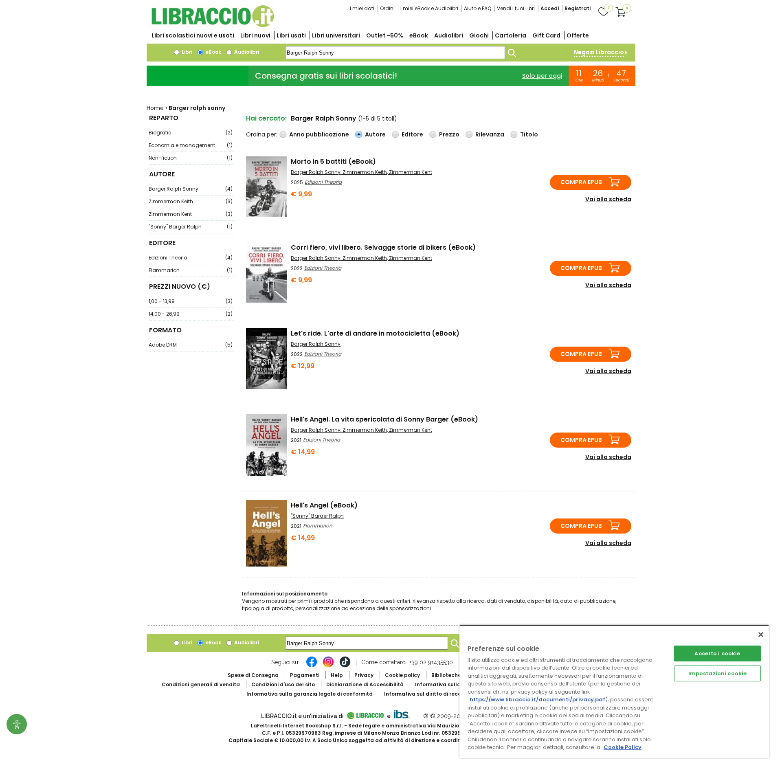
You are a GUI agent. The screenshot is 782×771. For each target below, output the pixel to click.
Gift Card (546, 35)
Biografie (191, 132)
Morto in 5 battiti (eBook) (333, 161)
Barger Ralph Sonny (191, 188)
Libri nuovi (255, 35)
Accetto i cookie (717, 653)
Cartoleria (510, 35)
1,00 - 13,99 (191, 301)
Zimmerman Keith (191, 201)
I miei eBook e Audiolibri (429, 8)
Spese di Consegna (253, 675)
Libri (186, 51)
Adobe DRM (191, 344)
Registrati (578, 8)
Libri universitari (336, 35)
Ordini (387, 8)
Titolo (529, 134)
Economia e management (191, 145)
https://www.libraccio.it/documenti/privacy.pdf (537, 699)
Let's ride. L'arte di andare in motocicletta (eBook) (375, 333)
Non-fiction (191, 157)
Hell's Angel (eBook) (324, 505)
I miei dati (362, 8)
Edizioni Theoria (191, 257)
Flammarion (191, 270)
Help (337, 675)
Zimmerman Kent (191, 214)
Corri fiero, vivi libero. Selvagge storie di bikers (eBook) (383, 247)
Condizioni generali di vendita (201, 684)
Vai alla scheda (608, 199)
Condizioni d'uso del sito (283, 684)
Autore (375, 134)
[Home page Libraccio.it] (213, 25)
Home (155, 108)
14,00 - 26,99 (191, 313)
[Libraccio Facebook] (311, 666)
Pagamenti (304, 675)
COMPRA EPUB (581, 182)
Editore (412, 134)
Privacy (363, 675)
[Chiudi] (760, 634)
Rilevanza (489, 134)
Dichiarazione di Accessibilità (365, 684)
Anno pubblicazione (319, 134)
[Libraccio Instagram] (328, 666)
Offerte (578, 35)
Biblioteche (446, 675)
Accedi (549, 8)
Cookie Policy (622, 747)
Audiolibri (448, 35)
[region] (614, 691)
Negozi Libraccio (599, 52)
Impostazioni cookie (717, 673)
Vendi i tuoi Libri (516, 8)
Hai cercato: (266, 118)
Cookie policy (402, 675)
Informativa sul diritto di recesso (427, 693)
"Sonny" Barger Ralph (191, 226)
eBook (418, 35)
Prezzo (449, 134)
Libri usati (291, 35)
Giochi (479, 35)
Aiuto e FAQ (477, 8)
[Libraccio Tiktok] (345, 666)
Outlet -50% (384, 35)
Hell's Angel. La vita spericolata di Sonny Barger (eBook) (384, 419)
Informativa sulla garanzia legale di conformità (309, 693)
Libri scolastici (193, 35)
